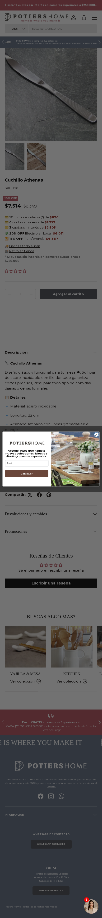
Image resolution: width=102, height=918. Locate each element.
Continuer (26, 473)
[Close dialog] (96, 435)
